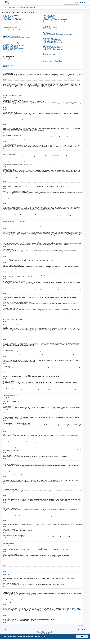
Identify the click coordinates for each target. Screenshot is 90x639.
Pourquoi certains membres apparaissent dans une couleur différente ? (55, 21)
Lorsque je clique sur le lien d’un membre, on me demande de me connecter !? (17, 37)
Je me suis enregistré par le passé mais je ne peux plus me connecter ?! (15, 21)
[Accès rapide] (85, 7)
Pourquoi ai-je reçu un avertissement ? (9, 49)
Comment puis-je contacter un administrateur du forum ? (53, 61)
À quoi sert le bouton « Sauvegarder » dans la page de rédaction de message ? (16, 51)
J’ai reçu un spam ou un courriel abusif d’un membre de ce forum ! (54, 29)
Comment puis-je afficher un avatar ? (9, 35)
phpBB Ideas (60, 600)
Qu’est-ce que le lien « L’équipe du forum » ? (50, 23)
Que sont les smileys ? (6, 59)
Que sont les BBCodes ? (7, 57)
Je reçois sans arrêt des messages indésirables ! (51, 28)
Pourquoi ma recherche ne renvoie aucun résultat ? (52, 39)
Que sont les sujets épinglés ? (8, 64)
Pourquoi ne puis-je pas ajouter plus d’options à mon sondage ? (13, 45)
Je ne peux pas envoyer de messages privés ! (51, 27)
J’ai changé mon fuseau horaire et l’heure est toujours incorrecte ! (14, 31)
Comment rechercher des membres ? (49, 41)
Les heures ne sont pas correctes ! (8, 30)
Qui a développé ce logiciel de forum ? (49, 57)
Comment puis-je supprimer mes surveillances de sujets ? (53, 49)
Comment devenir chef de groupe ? (49, 20)
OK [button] (82, 636)
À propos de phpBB (26, 594)
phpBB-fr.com (51, 632)
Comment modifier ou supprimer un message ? (11, 42)
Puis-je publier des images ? (7, 60)
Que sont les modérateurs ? (48, 17)
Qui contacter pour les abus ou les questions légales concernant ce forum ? (56, 60)
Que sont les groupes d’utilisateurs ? (49, 18)
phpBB (67, 186)
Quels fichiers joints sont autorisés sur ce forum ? (51, 53)
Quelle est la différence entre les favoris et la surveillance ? (53, 46)
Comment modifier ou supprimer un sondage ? (10, 46)
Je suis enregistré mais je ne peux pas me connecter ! (12, 19)
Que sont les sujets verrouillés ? (8, 65)
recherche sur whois (75, 608)
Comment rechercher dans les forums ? (49, 38)
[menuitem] (80, 2)
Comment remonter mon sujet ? (8, 53)
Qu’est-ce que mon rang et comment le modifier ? (11, 36)
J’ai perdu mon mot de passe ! (8, 22)
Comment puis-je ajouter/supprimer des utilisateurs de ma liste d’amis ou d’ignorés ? (57, 34)
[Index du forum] (10, 3)
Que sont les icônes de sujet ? (8, 66)
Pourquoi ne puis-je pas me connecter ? (9, 20)
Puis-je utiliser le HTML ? (7, 58)
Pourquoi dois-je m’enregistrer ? (8, 16)
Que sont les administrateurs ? (48, 16)
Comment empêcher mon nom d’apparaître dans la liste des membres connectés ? (17, 29)
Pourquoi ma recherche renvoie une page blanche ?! (52, 40)
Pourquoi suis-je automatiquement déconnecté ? (11, 23)
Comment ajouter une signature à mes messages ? (11, 43)
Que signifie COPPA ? (6, 17)
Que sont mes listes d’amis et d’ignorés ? (50, 33)
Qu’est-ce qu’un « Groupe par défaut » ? (50, 22)
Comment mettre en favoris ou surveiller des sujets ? (52, 47)
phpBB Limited (33, 593)
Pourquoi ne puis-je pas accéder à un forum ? (10, 47)
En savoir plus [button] (41, 636)
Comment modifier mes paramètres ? (9, 28)
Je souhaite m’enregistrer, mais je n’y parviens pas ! (12, 18)
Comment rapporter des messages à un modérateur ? (12, 50)
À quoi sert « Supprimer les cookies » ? (9, 24)
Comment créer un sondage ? (8, 44)
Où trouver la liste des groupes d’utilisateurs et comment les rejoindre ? (55, 19)
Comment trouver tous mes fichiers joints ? (50, 54)
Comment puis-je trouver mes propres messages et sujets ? (53, 42)
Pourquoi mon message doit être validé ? (10, 52)
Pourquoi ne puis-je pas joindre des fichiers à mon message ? (13, 48)
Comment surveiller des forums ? (48, 48)
